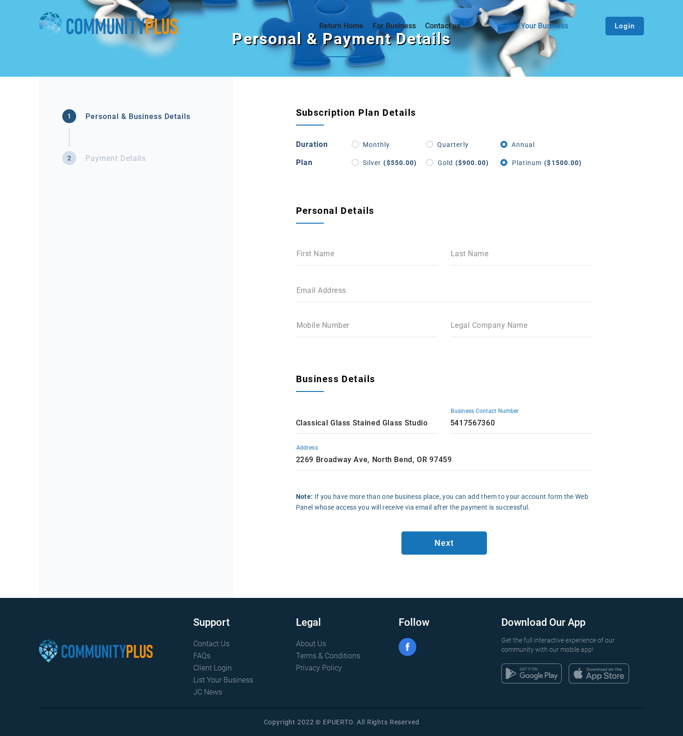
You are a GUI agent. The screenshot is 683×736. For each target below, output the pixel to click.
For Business (394, 25)
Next (444, 543)
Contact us (442, 25)
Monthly (376, 144)
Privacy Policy (319, 667)
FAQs (201, 655)
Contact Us (211, 643)
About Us (311, 643)
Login (625, 26)
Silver (390, 162)
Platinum (547, 162)
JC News (207, 692)
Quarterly (453, 144)
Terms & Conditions (328, 655)
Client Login (212, 667)
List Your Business (537, 25)
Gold (463, 162)
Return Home (341, 25)
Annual (523, 144)
